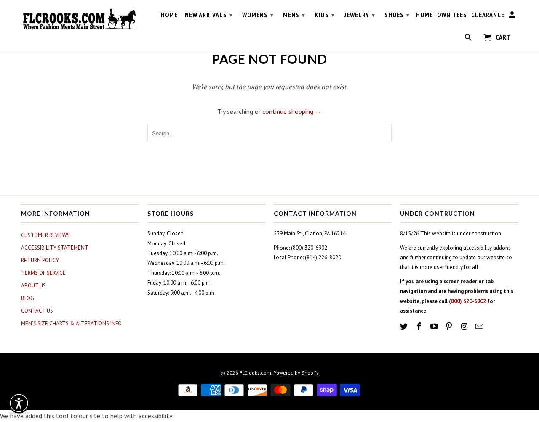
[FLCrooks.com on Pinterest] (449, 326)
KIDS (325, 15)
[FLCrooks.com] (80, 19)
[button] (18, 403)
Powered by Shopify (296, 372)
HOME (169, 15)
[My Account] (513, 16)
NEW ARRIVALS (209, 15)
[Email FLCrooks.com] (480, 326)
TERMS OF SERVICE (43, 273)
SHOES (397, 15)
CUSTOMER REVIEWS (45, 235)
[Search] (469, 39)
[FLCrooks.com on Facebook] (419, 326)
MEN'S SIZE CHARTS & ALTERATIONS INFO (71, 323)
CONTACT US (37, 310)
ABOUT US (33, 285)
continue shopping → (292, 111)
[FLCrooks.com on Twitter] (404, 326)
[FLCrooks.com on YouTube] (435, 326)
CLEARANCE (487, 15)
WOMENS (258, 15)
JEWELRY (359, 15)
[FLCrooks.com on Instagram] (465, 326)
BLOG (27, 298)
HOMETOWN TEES (441, 15)
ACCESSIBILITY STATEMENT (54, 247)
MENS (294, 15)
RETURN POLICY (40, 260)
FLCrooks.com (255, 372)
